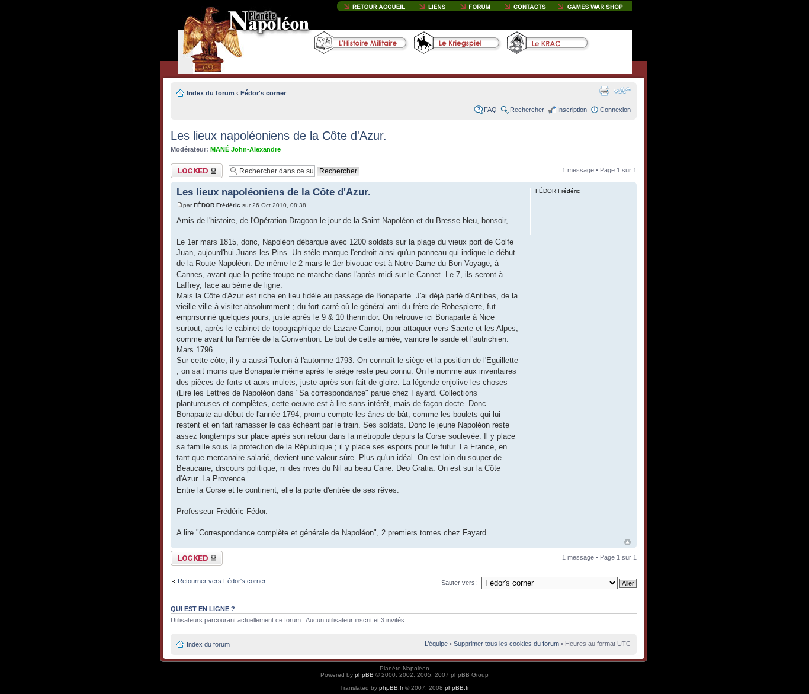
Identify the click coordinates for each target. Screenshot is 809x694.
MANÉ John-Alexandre (245, 149)
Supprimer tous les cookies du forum (506, 643)
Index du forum (211, 93)
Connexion (615, 109)
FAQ (490, 109)
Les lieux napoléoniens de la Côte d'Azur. (279, 135)
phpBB (364, 674)
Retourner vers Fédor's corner (222, 580)
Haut (627, 542)
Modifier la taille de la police (622, 90)
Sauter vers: (459, 582)
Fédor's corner (263, 93)
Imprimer (604, 90)
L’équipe (436, 643)
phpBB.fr (391, 688)
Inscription (572, 109)
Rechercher (527, 109)
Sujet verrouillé (192, 167)
